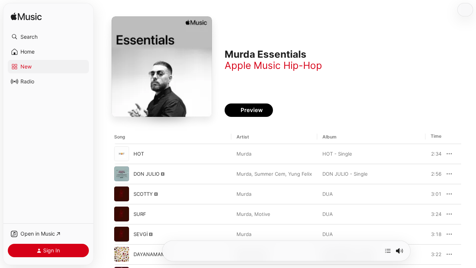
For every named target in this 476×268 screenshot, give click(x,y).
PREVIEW (433, 153)
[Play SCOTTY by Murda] (121, 193)
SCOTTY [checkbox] (143, 194)
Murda (244, 154)
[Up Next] (387, 251)
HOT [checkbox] (139, 154)
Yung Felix (300, 174)
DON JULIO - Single (345, 174)
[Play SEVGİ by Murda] (121, 234)
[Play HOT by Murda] (121, 153)
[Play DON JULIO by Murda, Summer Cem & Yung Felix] (121, 173)
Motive (262, 214)
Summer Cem (269, 174)
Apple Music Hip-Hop (273, 65)
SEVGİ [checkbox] (141, 234)
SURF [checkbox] (140, 214)
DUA (327, 194)
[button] (48, 37)
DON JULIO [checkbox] (147, 174)
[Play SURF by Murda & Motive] (121, 214)
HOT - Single (337, 154)
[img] (26, 17)
